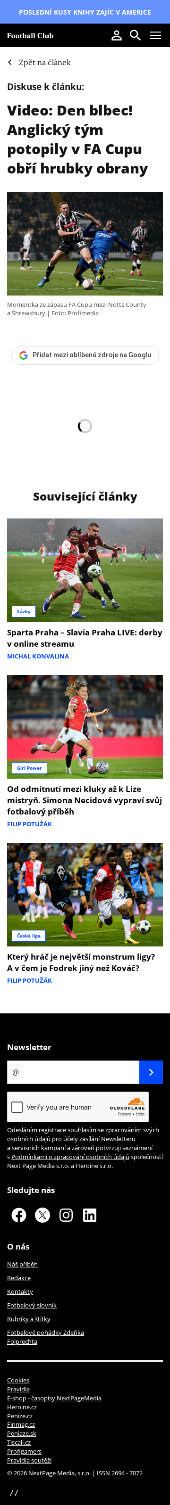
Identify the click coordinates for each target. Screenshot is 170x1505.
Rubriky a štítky (29, 1319)
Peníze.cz (20, 1416)
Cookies (18, 1380)
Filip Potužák (29, 824)
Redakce (19, 1278)
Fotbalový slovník (32, 1305)
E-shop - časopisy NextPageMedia (54, 1398)
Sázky (24, 611)
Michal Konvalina (38, 656)
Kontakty (20, 1291)
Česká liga (29, 935)
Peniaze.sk (21, 1433)
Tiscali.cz (19, 1442)
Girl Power (29, 768)
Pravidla (18, 1389)
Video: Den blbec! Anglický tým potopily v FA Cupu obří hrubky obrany (77, 139)
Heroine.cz (22, 1407)
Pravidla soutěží (29, 1460)
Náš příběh (22, 1264)
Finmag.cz (21, 1424)
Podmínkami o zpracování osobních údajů (70, 1156)
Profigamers (24, 1451)
